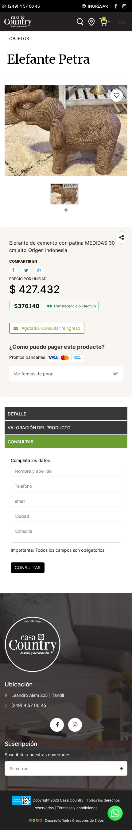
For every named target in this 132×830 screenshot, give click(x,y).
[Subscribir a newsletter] (121, 768)
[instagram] (124, 6)
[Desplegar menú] (122, 21)
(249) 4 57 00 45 (23, 6)
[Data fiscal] (21, 800)
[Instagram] (75, 725)
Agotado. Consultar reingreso (49, 328)
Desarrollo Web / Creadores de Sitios (74, 820)
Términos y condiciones (77, 808)
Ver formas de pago (35, 373)
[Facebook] (116, 6)
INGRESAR (97, 6)
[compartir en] (121, 237)
